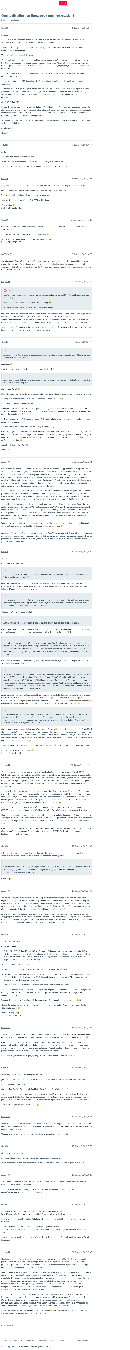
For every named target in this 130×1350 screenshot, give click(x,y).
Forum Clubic (6, 9)
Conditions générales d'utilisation (51, 1341)
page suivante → (8, 1325)
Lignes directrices (28, 1341)
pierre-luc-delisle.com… (25, 55)
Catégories (14, 1341)
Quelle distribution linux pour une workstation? (37, 15)
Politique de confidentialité (77, 1341)
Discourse (16, 1346)
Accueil (4, 1341)
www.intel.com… (61, 190)
